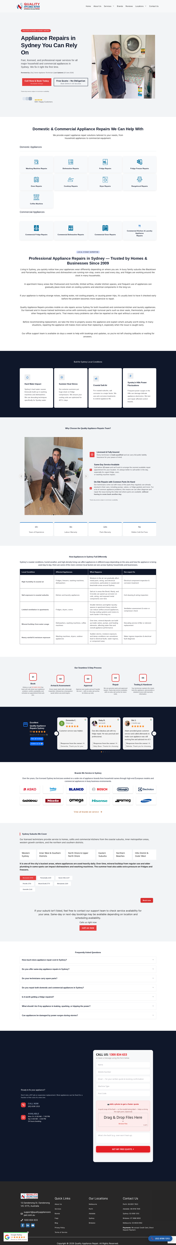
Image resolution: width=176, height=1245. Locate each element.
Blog (56, 1223)
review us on (35, 744)
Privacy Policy (60, 1228)
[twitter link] (28, 1225)
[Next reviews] (154, 733)
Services (107, 6)
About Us (97, 6)
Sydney (91, 1218)
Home (88, 6)
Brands (120, 6)
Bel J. (133, 720)
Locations (139, 6)
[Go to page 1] (103, 751)
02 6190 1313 (36, 687)
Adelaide (92, 1213)
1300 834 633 (31, 1220)
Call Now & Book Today (37, 82)
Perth (91, 1209)
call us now (88, 928)
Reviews (129, 6)
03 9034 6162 (137, 1223)
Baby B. (102, 720)
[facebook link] (23, 1225)
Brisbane (92, 1223)
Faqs (56, 1218)
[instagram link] (33, 1225)
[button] (51, 514)
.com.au (31, 1215)
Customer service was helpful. (71, 731)
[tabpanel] (122, 889)
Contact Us (154, 6)
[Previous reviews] (56, 733)
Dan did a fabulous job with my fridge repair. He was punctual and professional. (105, 734)
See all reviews (37, 739)
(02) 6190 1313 (34, 1106)
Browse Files (123, 1124)
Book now (147, 900)
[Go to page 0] (101, 751)
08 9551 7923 (133, 1204)
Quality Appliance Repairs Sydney (38, 727)
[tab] (28, 855)
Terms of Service (61, 1232)
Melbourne (93, 1204)
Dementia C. (71, 720)
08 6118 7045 (135, 1209)
